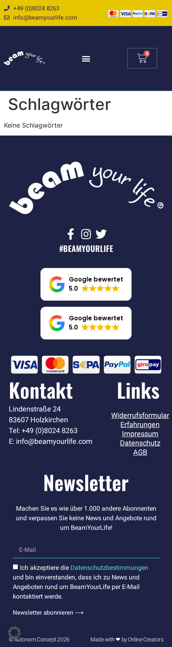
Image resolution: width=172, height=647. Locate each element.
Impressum (140, 434)
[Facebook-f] (70, 234)
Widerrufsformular (140, 415)
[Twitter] (101, 234)
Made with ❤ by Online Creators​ (127, 639)
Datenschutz (140, 443)
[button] (86, 58)
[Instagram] (86, 234)
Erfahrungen (140, 425)
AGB (140, 452)
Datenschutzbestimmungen (109, 567)
